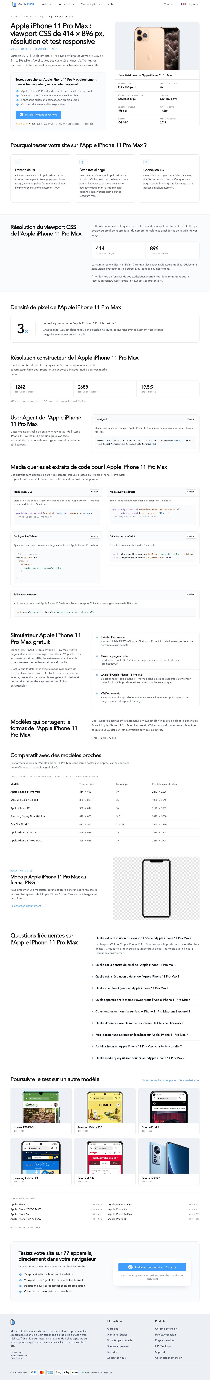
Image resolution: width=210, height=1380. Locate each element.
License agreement (118, 1346)
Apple (42, 16)
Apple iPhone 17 (19, 1204)
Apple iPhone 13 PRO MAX (26, 840)
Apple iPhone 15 (117, 1218)
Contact (168, 4)
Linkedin (112, 1352)
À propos (112, 1328)
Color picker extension (168, 1357)
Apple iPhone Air (117, 1209)
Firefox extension (165, 1334)
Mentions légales (117, 1334)
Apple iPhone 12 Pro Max (25, 832)
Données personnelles (120, 1340)
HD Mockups (163, 1346)
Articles (46, 4)
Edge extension (164, 1340)
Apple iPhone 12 (20, 808)
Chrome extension (166, 1328)
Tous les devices (28, 16)
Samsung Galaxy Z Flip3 (24, 799)
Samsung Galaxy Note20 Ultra (27, 816)
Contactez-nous (116, 1357)
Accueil (13, 16)
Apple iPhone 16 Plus (120, 1214)
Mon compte (88, 4)
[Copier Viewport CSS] (135, 87)
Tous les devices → (189, 1080)
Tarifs (110, 4)
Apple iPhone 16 (19, 1214)
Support (160, 1352)
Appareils (64, 4)
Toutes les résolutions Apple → (159, 1080)
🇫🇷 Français (188, 4)
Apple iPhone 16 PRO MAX (25, 1218)
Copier (190, 419)
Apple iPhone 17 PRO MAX (25, 1209)
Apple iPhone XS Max (105, 738)
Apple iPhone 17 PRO (120, 1204)
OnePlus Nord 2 (19, 824)
